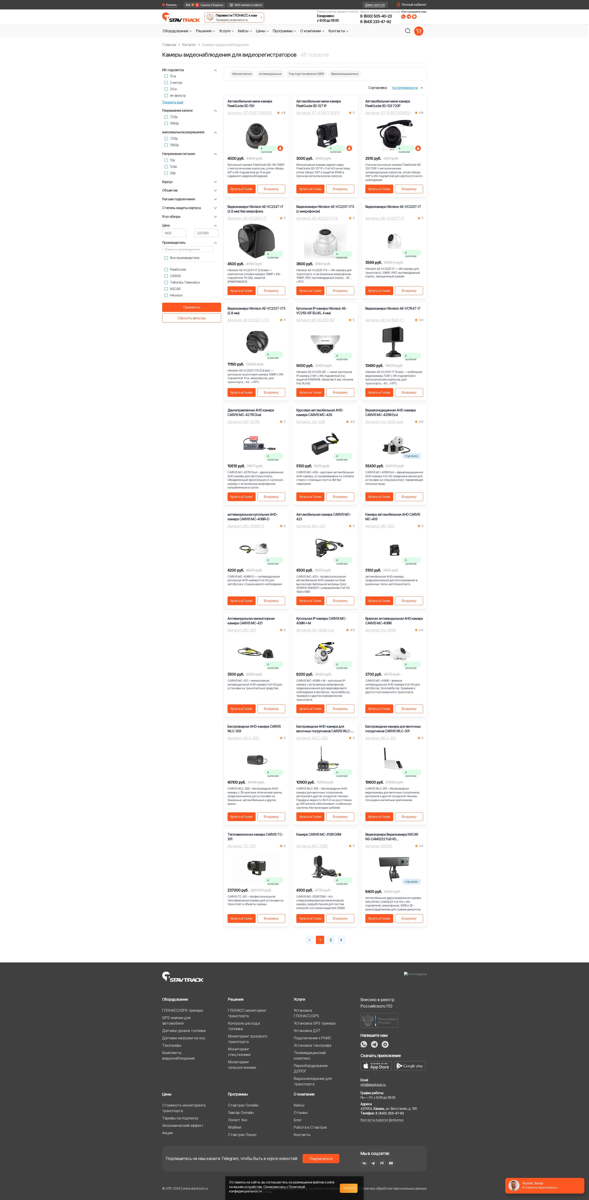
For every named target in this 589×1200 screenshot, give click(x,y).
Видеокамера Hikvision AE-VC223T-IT (393, 207)
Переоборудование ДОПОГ (311, 1068)
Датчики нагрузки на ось (183, 1038)
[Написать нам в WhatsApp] (403, 16)
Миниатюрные (242, 74)
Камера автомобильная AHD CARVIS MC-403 (392, 516)
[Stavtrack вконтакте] (364, 1163)
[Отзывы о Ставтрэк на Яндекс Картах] (202, 5)
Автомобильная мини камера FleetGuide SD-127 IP (318, 103)
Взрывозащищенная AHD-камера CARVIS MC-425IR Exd (390, 412)
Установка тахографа (312, 1045)
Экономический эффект (182, 1125)
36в (172, 173)
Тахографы (171, 1045)
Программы (238, 1094)
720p (174, 117)
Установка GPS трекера (314, 1023)
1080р (174, 123)
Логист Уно (237, 1120)
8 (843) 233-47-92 (375, 21)
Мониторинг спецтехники (239, 1052)
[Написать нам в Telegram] (409, 16)
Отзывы (301, 1112)
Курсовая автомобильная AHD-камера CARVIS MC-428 (320, 412)
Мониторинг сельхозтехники (242, 1065)
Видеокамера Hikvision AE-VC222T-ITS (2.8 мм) (256, 310)
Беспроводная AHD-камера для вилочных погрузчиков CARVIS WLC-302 (323, 728)
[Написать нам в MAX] (414, 16)
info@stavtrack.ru (373, 1085)
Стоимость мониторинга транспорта (183, 1108)
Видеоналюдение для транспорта (313, 1081)
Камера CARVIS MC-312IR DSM (318, 834)
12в (172, 160)
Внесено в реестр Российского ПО (377, 1002)
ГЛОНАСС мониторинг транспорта (247, 1013)
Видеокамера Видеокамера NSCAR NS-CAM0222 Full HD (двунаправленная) (391, 836)
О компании (304, 1094)
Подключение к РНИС (312, 1038)
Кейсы (299, 1105)
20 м (173, 89)
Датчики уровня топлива (184, 1030)
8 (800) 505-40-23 (376, 16)
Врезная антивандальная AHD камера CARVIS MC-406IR (394, 620)
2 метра (176, 82)
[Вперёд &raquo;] (341, 940)
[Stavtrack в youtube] (391, 1163)
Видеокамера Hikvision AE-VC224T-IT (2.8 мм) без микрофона (256, 209)
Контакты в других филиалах (382, 1120)
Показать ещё (172, 102)
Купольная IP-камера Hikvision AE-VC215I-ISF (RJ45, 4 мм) (321, 310)
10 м (173, 76)
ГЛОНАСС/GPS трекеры (182, 1010)
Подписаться (321, 1158)
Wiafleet (234, 1127)
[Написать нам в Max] (385, 1044)
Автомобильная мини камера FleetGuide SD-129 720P (387, 103)
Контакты (302, 1134)
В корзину (271, 189)
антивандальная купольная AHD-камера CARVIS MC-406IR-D (253, 516)
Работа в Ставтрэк (310, 1127)
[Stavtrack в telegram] (373, 1163)
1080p (174, 145)
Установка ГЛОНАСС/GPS (306, 1013)
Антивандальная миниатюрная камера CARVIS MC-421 (251, 620)
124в (173, 167)
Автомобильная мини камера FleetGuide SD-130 (250, 103)
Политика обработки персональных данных (394, 1188)
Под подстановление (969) (306, 74)
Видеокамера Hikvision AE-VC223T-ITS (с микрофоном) (325, 209)
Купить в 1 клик (241, 189)
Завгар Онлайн (241, 1112)
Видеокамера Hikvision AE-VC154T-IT (393, 308)
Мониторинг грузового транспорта (248, 1039)
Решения (235, 999)
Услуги (299, 999)
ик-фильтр (178, 95)
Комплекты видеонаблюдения (178, 1055)
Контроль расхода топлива (244, 1026)
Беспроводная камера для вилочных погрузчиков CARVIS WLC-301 (393, 728)
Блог (298, 1120)
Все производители (184, 258)
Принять (349, 1188)
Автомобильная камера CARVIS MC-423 (323, 516)
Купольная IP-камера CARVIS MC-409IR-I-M (321, 620)
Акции (167, 1132)
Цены (166, 1094)
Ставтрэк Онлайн (243, 1105)
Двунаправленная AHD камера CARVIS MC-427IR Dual (251, 412)
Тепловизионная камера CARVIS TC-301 (255, 836)
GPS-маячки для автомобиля (176, 1020)
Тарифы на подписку (180, 1118)
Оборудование (175, 999)
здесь (267, 1191)
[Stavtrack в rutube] (382, 1163)
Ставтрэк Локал (242, 1134)
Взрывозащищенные (344, 74)
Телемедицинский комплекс (310, 1055)
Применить (191, 307)
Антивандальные (270, 74)
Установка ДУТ (307, 1030)
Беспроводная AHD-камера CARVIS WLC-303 (254, 728)
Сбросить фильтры (191, 318)
